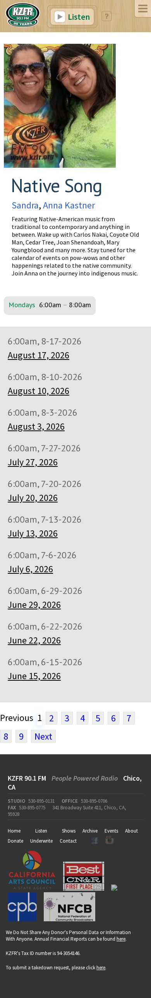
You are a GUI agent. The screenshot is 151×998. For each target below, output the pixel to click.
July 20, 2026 (33, 498)
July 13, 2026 (33, 533)
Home (14, 831)
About (131, 831)
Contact (68, 841)
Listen (78, 16)
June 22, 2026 (34, 640)
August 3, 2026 (36, 426)
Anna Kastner (69, 205)
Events (111, 831)
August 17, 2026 (38, 355)
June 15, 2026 (34, 676)
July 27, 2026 (33, 462)
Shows (69, 831)
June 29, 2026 (34, 605)
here (121, 939)
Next (43, 736)
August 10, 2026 (38, 391)
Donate (15, 841)
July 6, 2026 (30, 569)
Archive (90, 831)
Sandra (25, 205)
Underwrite (41, 841)
